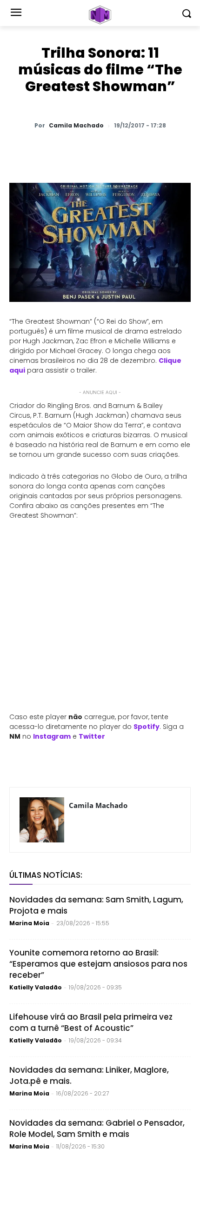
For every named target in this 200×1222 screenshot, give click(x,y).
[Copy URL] (155, 149)
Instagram (52, 736)
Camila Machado (76, 125)
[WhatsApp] (48, 149)
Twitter (92, 736)
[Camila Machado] (42, 819)
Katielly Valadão (35, 987)
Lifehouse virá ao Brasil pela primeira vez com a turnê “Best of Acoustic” (91, 1022)
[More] (177, 149)
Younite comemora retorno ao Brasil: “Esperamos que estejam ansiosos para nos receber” (98, 964)
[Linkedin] (133, 149)
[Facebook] (90, 149)
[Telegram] (112, 149)
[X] (69, 149)
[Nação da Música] (100, 15)
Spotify (146, 726)
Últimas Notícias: (45, 875)
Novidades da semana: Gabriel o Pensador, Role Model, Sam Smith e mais (97, 1128)
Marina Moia (29, 923)
